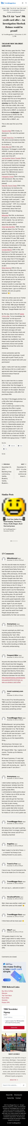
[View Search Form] (26, 3)
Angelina (10, 844)
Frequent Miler (12, 655)
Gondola (4, 1000)
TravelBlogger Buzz (14, 718)
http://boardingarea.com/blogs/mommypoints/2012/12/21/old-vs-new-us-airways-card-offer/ (13, 680)
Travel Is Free (6, 131)
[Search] (23, 1085)
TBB (15, 36)
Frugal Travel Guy (8, 138)
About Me (9, 1095)
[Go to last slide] (4, 519)
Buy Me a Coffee (7, 991)
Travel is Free (12, 864)
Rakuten (4, 993)
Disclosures (18, 1095)
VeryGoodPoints (13, 897)
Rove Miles (5, 998)
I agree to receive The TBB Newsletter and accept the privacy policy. (14, 1021)
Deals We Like (6, 147)
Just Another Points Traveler (11, 158)
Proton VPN (5, 1002)
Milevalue (5, 215)
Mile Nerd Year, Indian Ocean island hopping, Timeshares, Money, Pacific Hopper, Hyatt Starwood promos (13, 522)
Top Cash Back (7, 995)
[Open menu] (22, 3)
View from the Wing (8, 227)
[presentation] (14, 507)
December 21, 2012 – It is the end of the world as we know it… (21, 470)
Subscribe (10, 1098)
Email (5, 1014)
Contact (18, 1098)
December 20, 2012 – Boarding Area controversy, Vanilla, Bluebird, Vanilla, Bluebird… (6, 474)
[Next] (24, 519)
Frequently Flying (8, 176)
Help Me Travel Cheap (9, 186)
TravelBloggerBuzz (9, 34)
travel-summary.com (15, 691)
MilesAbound (12, 558)
